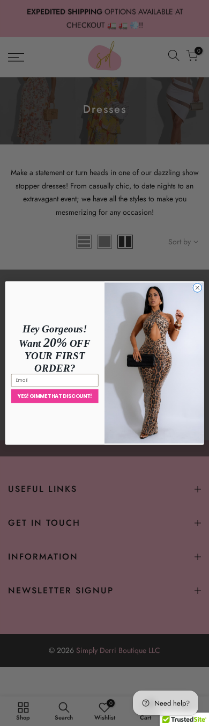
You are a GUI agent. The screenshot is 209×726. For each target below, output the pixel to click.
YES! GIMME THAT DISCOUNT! (55, 396)
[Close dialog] (197, 288)
